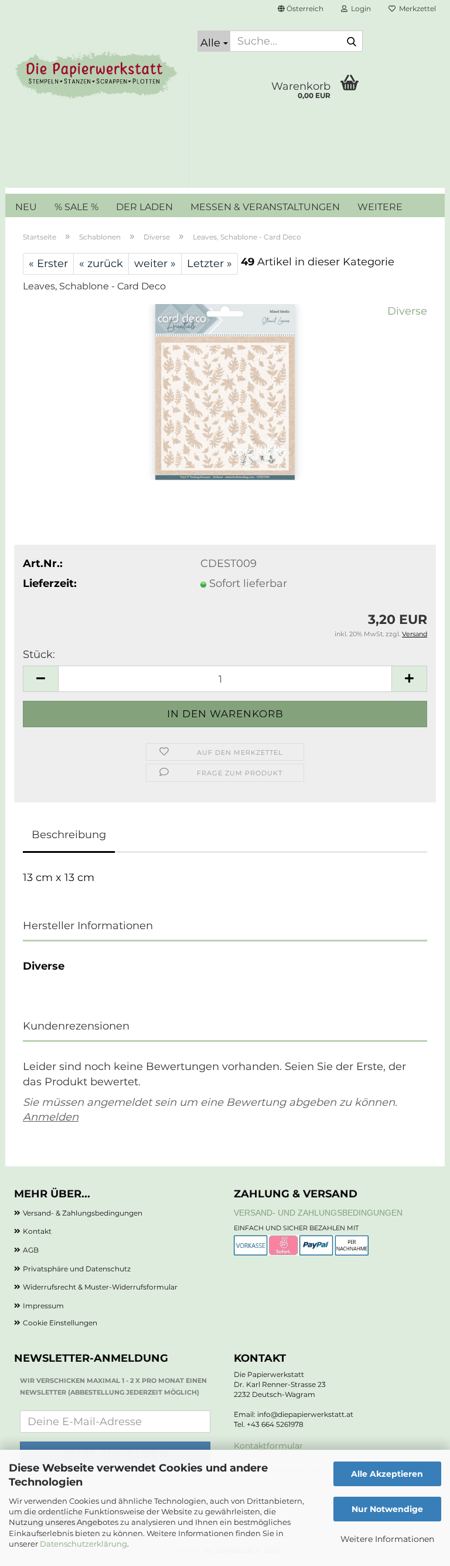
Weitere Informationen (387, 1539)
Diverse (407, 311)
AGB (31, 1250)
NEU (26, 206)
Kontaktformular (268, 1445)
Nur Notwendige (387, 1509)
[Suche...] (351, 41)
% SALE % (76, 206)
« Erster (48, 263)
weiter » (155, 263)
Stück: (39, 654)
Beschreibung (69, 834)
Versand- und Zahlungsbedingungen (318, 1212)
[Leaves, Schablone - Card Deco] (225, 391)
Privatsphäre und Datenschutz (77, 1268)
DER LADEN (144, 206)
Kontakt (37, 1231)
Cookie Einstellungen (60, 1322)
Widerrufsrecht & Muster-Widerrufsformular (100, 1287)
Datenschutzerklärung (83, 1543)
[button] (300, 9)
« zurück (101, 263)
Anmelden (51, 1117)
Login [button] (359, 8)
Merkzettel (416, 8)
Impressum (43, 1305)
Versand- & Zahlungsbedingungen (82, 1213)
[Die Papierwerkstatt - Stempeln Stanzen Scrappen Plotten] (97, 76)
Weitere (380, 206)
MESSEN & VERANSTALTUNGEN (265, 206)
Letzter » (209, 263)
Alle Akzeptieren (387, 1474)
